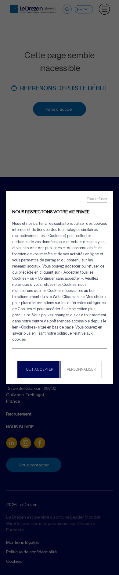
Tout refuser (97, 199)
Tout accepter (38, 369)
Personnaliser (81, 369)
